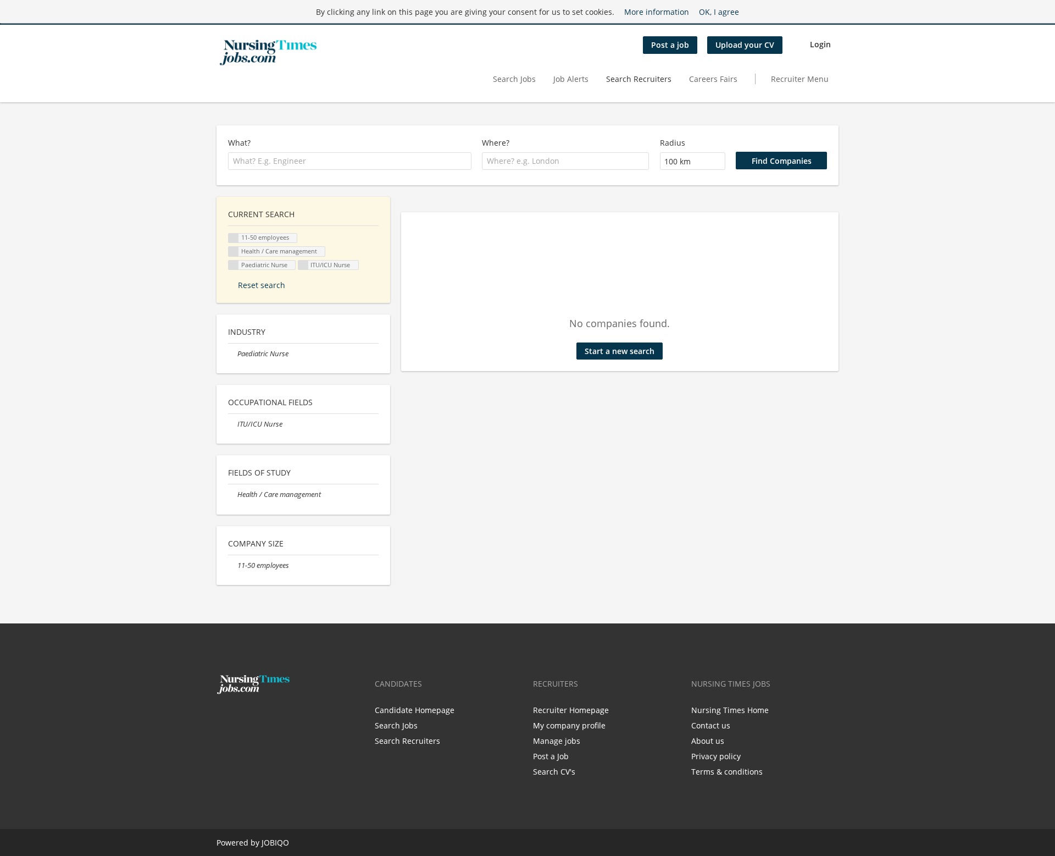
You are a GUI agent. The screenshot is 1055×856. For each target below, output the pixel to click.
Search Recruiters (638, 79)
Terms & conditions (727, 771)
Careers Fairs (713, 79)
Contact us (710, 725)
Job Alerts (570, 79)
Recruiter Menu (800, 79)
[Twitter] (243, 717)
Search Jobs (514, 79)
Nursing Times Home (730, 710)
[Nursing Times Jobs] (268, 52)
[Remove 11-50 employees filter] (232, 565)
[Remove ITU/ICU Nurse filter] (232, 424)
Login (820, 44)
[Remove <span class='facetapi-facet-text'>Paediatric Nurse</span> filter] (233, 265)
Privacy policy (716, 756)
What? (239, 142)
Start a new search (619, 351)
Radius (672, 142)
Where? (495, 142)
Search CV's (554, 771)
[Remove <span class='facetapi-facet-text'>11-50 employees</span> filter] (233, 238)
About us (707, 741)
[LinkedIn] (259, 717)
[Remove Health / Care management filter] (232, 494)
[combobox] (349, 161)
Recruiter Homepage (571, 710)
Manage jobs (556, 741)
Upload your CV (744, 45)
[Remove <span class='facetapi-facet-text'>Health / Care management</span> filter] (233, 251)
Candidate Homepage (414, 710)
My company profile (569, 725)
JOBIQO (275, 842)
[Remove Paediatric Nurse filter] (232, 353)
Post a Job (551, 756)
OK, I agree (719, 12)
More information (656, 12)
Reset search (261, 285)
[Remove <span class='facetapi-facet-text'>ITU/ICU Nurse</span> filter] (303, 265)
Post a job (670, 45)
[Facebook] (224, 717)
